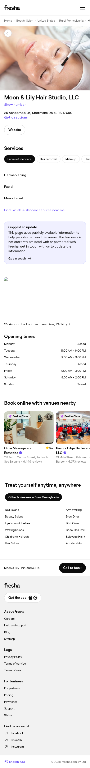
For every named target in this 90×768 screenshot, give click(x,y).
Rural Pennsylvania (71, 20)
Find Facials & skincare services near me (34, 210)
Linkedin (16, 740)
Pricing (8, 695)
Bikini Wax (72, 523)
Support (9, 708)
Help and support (15, 625)
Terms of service (15, 663)
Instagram (17, 746)
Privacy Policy (13, 656)
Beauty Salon (24, 20)
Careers (9, 618)
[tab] (19, 159)
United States (46, 20)
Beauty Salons (14, 516)
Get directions (16, 117)
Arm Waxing (74, 509)
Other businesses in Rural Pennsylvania (33, 497)
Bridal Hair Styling (77, 530)
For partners (12, 688)
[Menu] (82, 7)
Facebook (17, 733)
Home (8, 20)
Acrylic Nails (74, 543)
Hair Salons (12, 543)
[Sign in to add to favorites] (48, 416)
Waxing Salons (14, 530)
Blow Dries (73, 516)
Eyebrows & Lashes (17, 523)
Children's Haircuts (17, 536)
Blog (7, 632)
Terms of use (12, 670)
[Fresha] (12, 8)
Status (8, 715)
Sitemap (9, 638)
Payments (10, 701)
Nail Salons (12, 509)
